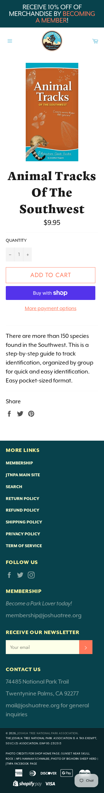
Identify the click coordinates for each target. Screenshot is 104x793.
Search (14, 486)
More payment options (51, 308)
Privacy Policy (23, 534)
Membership (19, 463)
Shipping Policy (24, 522)
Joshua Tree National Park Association (47, 733)
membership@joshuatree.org (43, 615)
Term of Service (24, 545)
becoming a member (65, 17)
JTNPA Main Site (23, 474)
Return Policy (22, 498)
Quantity (16, 240)
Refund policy (22, 510)
